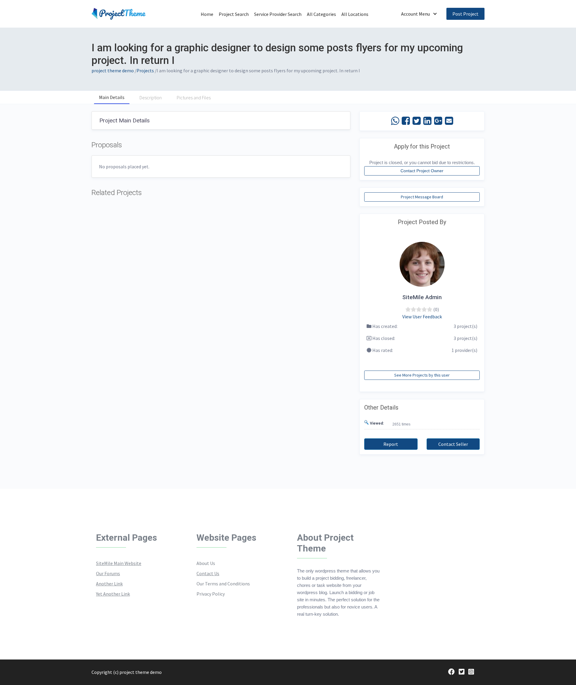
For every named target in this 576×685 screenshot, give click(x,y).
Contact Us (207, 573)
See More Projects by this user (422, 375)
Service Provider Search (278, 14)
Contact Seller (453, 444)
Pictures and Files (194, 98)
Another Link (109, 584)
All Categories (321, 14)
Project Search (234, 14)
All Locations (354, 14)
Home (207, 14)
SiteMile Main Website (118, 563)
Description (151, 98)
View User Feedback (422, 317)
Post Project (465, 14)
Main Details (111, 97)
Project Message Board (422, 197)
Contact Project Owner (421, 170)
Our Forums (108, 573)
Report (390, 444)
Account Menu (415, 14)
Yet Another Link (113, 594)
